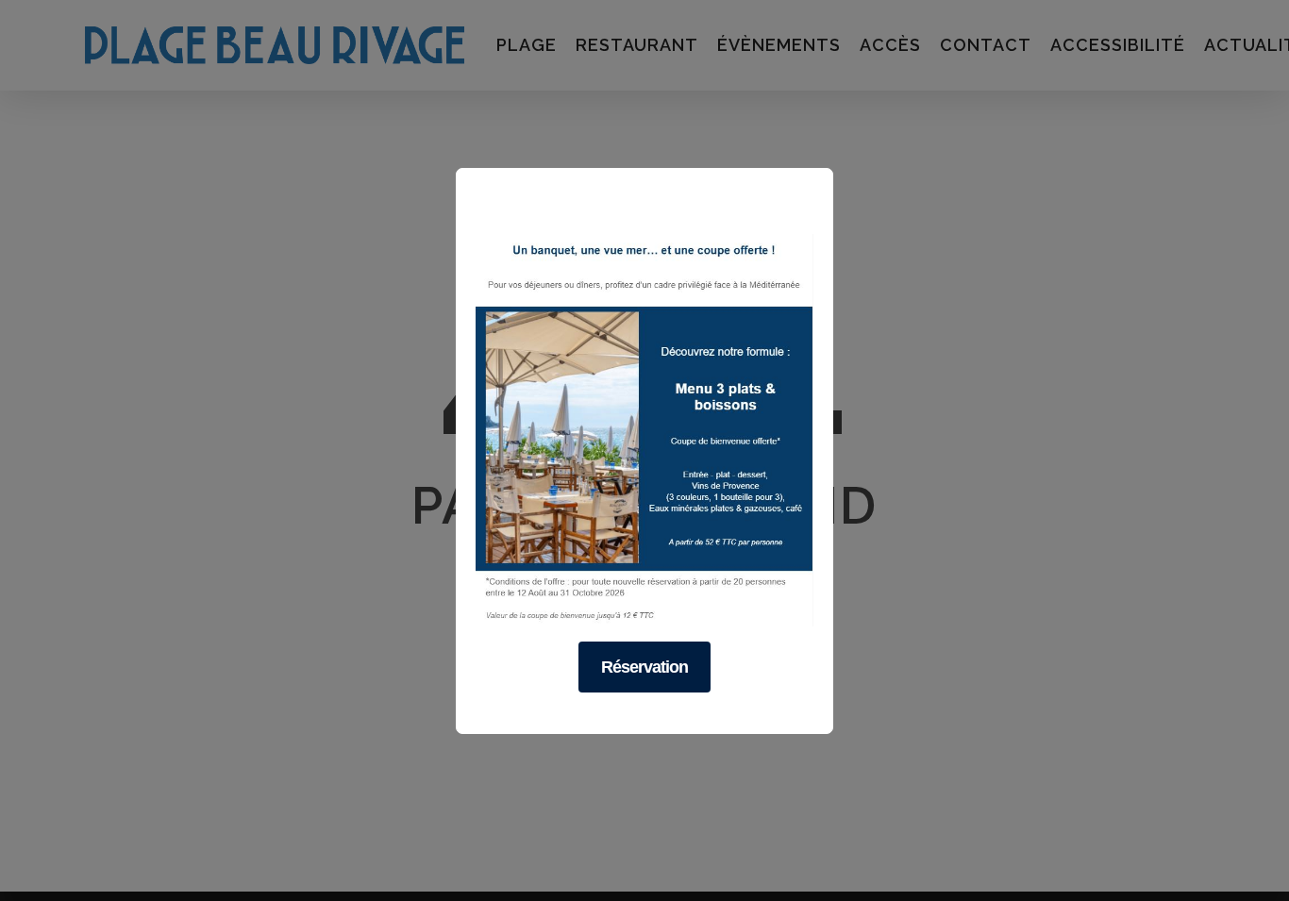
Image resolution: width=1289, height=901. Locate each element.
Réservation (644, 666)
